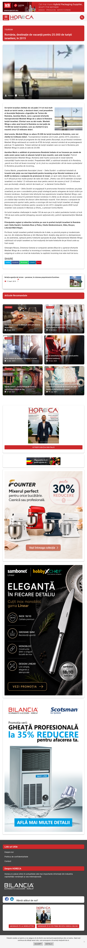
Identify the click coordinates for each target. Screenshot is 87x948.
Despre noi (9, 852)
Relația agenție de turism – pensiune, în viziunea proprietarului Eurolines (32, 277)
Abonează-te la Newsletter (22, 926)
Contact (8, 861)
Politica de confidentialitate (16, 857)
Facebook (15, 262)
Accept (38, 944)
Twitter (7, 262)
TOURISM (9, 30)
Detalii (49, 944)
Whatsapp (24, 262)
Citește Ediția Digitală (43, 447)
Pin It (39, 262)
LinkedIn (32, 262)
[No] (84, 941)
